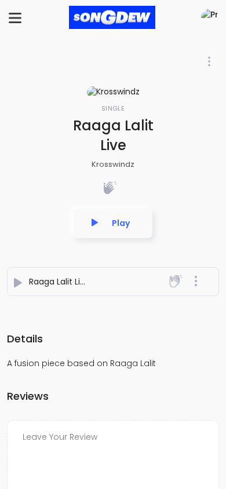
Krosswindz (113, 164)
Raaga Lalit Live (59, 281)
